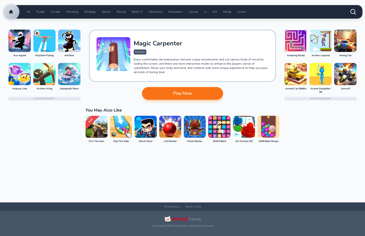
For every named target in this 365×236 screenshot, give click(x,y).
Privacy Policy (172, 206)
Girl (214, 12)
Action (241, 12)
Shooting (72, 12)
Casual (193, 12)
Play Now (182, 93)
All (28, 12)
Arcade (55, 12)
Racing (121, 12)
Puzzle (40, 12)
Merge (227, 12)
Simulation (175, 12)
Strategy (90, 12)
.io (205, 12)
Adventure (155, 12)
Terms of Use (193, 206)
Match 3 (137, 12)
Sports (106, 12)
